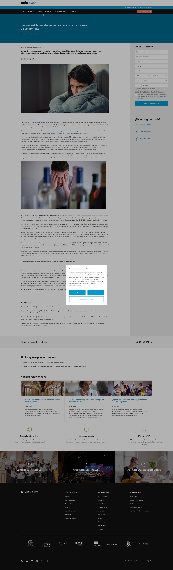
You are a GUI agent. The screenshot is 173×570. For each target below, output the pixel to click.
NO (77, 292)
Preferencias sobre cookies (86, 299)
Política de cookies (75, 285)
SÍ (95, 292)
